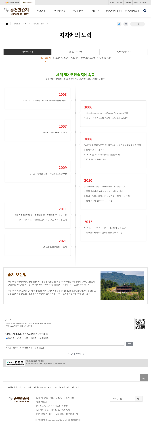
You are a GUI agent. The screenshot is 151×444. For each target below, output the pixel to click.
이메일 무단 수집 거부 (42, 387)
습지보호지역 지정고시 (60, 58)
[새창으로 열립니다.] (75, 353)
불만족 (34, 338)
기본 (137, 24)
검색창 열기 (145, 11)
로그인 (119, 2)
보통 (26, 338)
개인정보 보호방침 (62, 387)
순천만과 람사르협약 (88, 58)
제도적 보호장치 (45, 58)
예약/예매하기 (77, 10)
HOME (112, 2)
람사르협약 (74, 58)
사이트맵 (128, 2)
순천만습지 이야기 (114, 10)
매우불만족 (44, 338)
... (133, 24)
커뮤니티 (95, 10)
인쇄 (125, 24)
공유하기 (119, 24)
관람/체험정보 (59, 10)
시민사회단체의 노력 (123, 51)
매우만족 (10, 338)
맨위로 (144, 377)
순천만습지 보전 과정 (104, 58)
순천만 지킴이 (39, 23)
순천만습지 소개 (132, 10)
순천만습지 (29, 2)
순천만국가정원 (13, 2)
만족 (19, 338)
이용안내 (41, 10)
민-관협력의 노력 (75, 51)
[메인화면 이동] (8, 23)
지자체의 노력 (27, 51)
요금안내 (27, 387)
